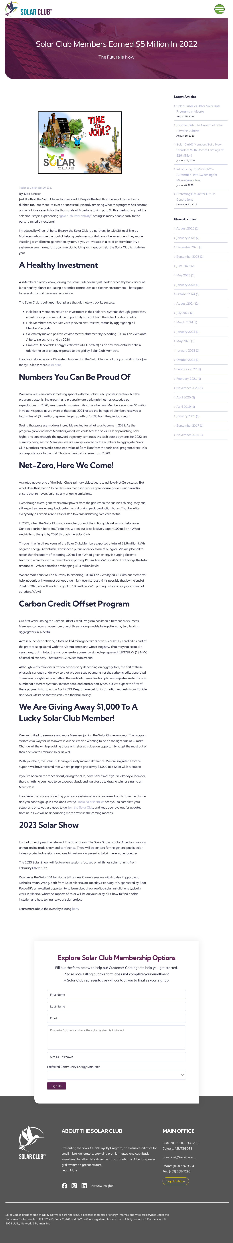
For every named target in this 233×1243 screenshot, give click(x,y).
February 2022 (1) (188, 369)
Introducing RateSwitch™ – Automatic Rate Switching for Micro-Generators (196, 174)
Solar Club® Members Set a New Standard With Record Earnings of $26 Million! (200, 149)
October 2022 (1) (187, 360)
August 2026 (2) (187, 228)
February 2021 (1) (188, 378)
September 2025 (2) (189, 256)
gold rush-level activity (75, 216)
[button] (56, 1086)
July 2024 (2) (184, 313)
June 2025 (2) (185, 266)
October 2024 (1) (187, 294)
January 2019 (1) (187, 416)
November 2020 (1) (189, 388)
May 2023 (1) (185, 341)
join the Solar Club (80, 807)
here (75, 909)
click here (54, 365)
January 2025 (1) (187, 285)
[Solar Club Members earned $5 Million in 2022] (83, 102)
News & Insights (102, 1186)
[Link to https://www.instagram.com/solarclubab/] (75, 1186)
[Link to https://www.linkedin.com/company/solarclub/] (85, 1186)
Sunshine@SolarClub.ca (179, 1157)
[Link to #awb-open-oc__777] (219, 9)
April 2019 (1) (185, 406)
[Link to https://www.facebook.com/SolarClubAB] (65, 1186)
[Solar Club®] (29, 3)
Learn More (69, 1170)
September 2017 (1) (189, 425)
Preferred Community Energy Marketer (73, 1067)
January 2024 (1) (187, 332)
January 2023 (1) (187, 350)
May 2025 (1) (185, 275)
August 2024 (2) (187, 303)
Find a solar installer (90, 802)
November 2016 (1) (189, 435)
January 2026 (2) (187, 238)
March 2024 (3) (186, 322)
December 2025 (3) (189, 247)
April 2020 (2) (185, 397)
